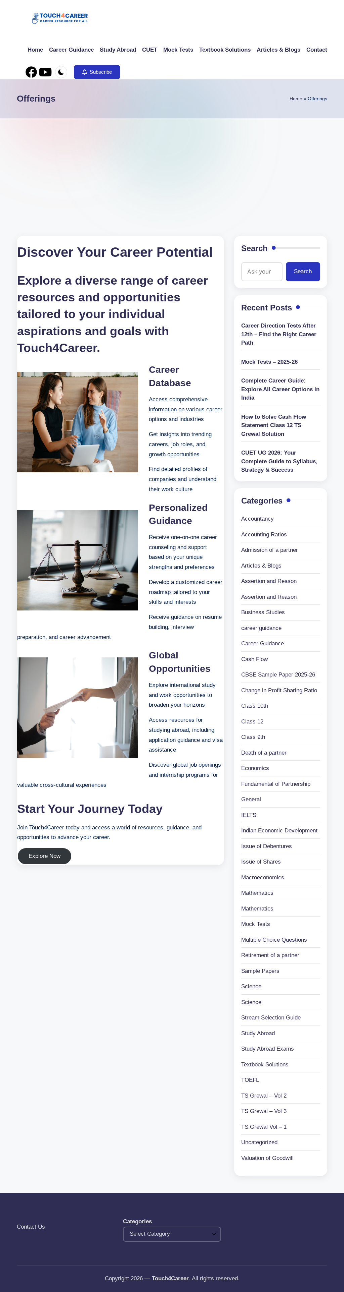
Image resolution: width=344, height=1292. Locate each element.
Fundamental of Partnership (275, 784)
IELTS (248, 815)
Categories (137, 1221)
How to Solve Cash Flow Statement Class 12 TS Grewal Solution (273, 425)
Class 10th (254, 706)
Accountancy (257, 519)
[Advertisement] (172, 169)
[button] (97, 72)
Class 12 (252, 721)
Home (296, 98)
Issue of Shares (261, 862)
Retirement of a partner (270, 955)
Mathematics (257, 893)
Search (254, 248)
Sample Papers (260, 971)
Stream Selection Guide (271, 1017)
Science (251, 986)
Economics (255, 768)
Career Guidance (262, 643)
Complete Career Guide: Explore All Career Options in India (280, 389)
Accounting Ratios (264, 534)
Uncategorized (259, 1142)
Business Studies (263, 612)
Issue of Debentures (266, 846)
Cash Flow (254, 659)
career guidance (261, 628)
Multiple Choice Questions (274, 940)
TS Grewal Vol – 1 (264, 1127)
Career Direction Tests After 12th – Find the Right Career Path (278, 334)
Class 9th (253, 737)
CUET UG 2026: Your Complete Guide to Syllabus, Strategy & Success (279, 461)
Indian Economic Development (279, 830)
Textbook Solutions (265, 1064)
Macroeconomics (262, 877)
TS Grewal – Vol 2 (264, 1096)
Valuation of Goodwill (267, 1158)
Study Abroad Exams (267, 1049)
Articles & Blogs (261, 566)
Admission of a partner (269, 550)
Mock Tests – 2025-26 (269, 362)
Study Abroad (258, 1033)
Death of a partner (264, 753)
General (251, 799)
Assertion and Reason (269, 581)
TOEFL (250, 1080)
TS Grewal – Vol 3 (264, 1111)
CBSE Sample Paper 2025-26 (278, 674)
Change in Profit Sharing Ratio (279, 690)
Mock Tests (255, 924)
